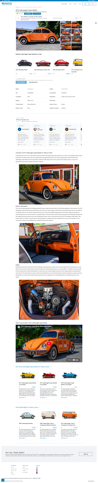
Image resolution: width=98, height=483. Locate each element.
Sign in (92, 3)
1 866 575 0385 (7, 0)
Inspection (21, 13)
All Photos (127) (76, 47)
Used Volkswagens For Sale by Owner (27, 407)
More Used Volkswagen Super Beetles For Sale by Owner (32, 367)
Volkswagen (30, 89)
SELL (85, 3)
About (70, 3)
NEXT (76, 18)
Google (24, 144)
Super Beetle (65, 89)
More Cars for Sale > (25, 19)
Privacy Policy (91, 481)
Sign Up (86, 454)
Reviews (75, 3)
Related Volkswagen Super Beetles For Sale (28, 54)
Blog (80, 3)
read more (20, 142)
